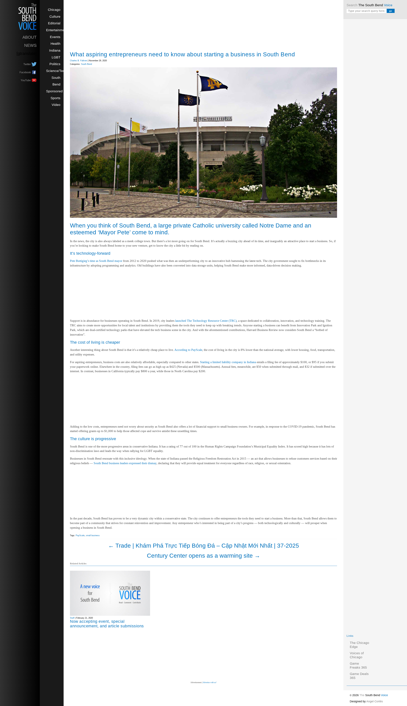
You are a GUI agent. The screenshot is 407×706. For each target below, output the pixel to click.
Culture (54, 16)
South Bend (86, 64)
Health (55, 44)
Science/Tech (56, 71)
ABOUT (29, 37)
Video (56, 105)
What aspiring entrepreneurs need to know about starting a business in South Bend (182, 54)
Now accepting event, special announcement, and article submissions (107, 623)
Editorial (54, 23)
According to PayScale (188, 349)
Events (55, 37)
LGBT (56, 57)
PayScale (80, 535)
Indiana (54, 50)
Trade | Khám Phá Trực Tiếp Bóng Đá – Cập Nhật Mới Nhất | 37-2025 (203, 545)
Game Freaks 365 (358, 665)
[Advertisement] (370, 70)
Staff (72, 618)
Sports (55, 98)
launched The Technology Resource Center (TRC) (206, 320)
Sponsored (54, 91)
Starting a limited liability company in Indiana (228, 362)
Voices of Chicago (357, 655)
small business (93, 535)
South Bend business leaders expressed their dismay (125, 463)
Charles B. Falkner (78, 60)
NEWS (30, 45)
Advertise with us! (210, 682)
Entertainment (56, 30)
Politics (54, 64)
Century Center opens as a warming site (203, 555)
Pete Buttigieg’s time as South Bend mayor (96, 261)
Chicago (54, 10)
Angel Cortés (374, 701)
